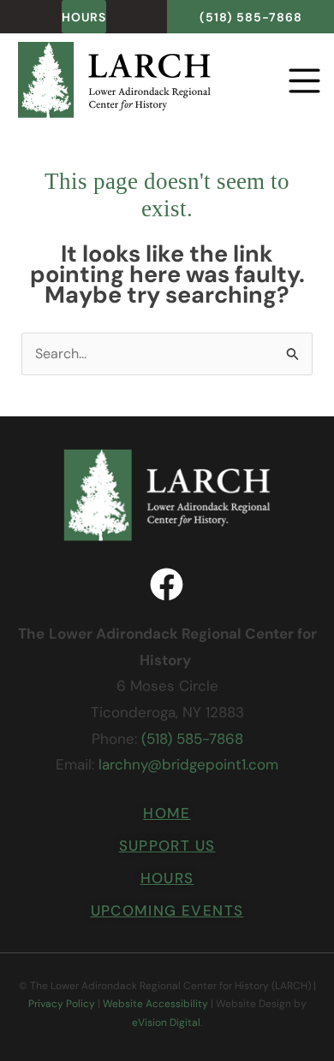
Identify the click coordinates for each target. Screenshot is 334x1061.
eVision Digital (166, 1022)
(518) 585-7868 (192, 738)
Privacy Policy (61, 1004)
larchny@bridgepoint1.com (188, 764)
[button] (286, 83)
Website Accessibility (155, 1004)
